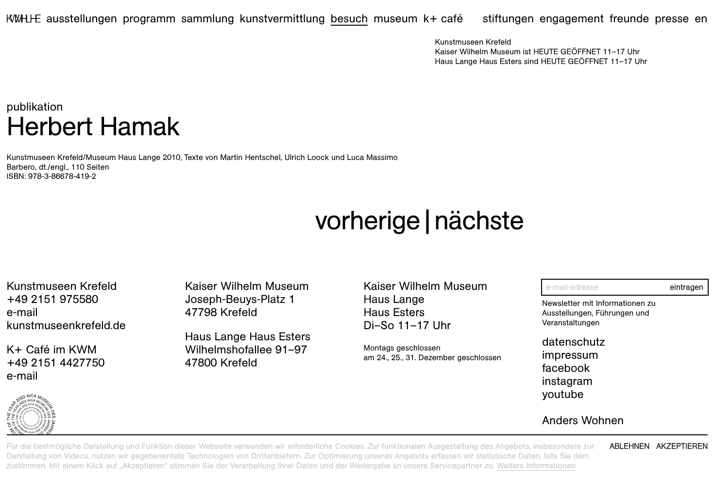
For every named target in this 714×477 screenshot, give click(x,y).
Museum (396, 18)
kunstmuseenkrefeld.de (66, 325)
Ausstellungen (81, 18)
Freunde (629, 18)
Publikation (35, 106)
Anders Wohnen (583, 420)
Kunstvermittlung (282, 18)
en (701, 18)
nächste (479, 220)
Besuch (349, 18)
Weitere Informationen (536, 466)
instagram (567, 381)
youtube (563, 394)
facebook (566, 368)
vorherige (367, 220)
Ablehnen (629, 446)
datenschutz (573, 341)
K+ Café (443, 18)
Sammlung (207, 18)
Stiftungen (508, 18)
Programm (149, 18)
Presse (672, 18)
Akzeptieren (682, 446)
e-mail (22, 312)
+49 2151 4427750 (56, 362)
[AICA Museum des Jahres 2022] (89, 418)
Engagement (572, 18)
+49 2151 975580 (53, 299)
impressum (570, 355)
